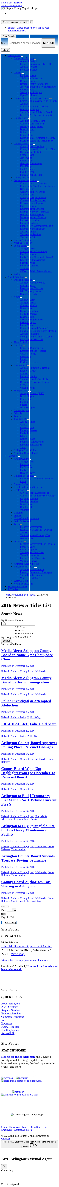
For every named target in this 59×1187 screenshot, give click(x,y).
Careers (17, 72)
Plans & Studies (22, 342)
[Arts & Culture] (30, 636)
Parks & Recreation (29, 220)
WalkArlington (27, 407)
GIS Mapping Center (30, 291)
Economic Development (32, 203)
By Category (8, 637)
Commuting (26, 399)
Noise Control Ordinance (26, 518)
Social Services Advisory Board (36, 112)
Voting (17, 274)
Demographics (27, 285)
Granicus (5, 1138)
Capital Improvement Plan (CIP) (36, 64)
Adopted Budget (28, 61)
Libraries (24, 436)
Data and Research (23, 279)
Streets (23, 404)
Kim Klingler (26, 166)
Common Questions (12, 1016)
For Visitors (26, 467)
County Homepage (10, 1127)
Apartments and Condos (32, 569)
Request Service (10, 1010)
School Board (27, 155)
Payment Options (28, 549)
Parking (24, 402)
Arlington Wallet (28, 66)
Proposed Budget (28, 69)
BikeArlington (27, 396)
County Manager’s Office (33, 197)
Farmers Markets (28, 430)
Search (4, 43)
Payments (18, 541)
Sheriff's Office (27, 262)
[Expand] (22, 56)
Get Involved (26, 132)
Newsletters (26, 308)
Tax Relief (25, 532)
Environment (20, 365)
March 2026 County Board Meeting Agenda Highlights (38, 332)
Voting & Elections (23, 583)
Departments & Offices (25, 180)
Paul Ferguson (27, 172)
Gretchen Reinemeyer (31, 163)
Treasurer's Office (29, 237)
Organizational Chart (30, 152)
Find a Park (26, 433)
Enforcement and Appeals (33, 350)
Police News (26, 325)
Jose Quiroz (26, 157)
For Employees (10, 1030)
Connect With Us (28, 305)
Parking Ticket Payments (32, 558)
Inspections (25, 356)
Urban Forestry (27, 387)
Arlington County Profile (32, 282)
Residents (12, 456)
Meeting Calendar (23, 243)
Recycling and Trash (24, 566)
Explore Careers (28, 75)
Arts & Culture (27, 421)
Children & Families (24, 475)
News (17, 296)
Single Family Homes (31, 575)
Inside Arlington (28, 322)
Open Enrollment (28, 95)
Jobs (3, 1020)
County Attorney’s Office (32, 191)
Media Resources (28, 314)
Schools (18, 413)
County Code (27, 135)
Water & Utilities (22, 580)
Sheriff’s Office (28, 231)
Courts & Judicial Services (33, 200)
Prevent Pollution (28, 376)
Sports (23, 447)
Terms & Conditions (32, 1127)
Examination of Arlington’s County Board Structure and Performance (37, 139)
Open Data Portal (28, 294)
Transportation (21, 390)
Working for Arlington (31, 92)
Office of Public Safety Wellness (36, 271)
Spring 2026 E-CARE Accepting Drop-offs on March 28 (36, 338)
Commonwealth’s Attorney (33, 251)
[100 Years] (30, 627)
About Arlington (16, 277)
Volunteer (25, 268)
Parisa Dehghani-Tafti (31, 174)
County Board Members (32, 123)
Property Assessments (31, 527)
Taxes (17, 524)
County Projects (22, 177)
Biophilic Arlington (29, 109)
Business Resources (17, 586)
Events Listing (27, 316)
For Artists (25, 464)
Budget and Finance (24, 58)
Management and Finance (33, 217)
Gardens (24, 373)
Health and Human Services (28, 487)
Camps (23, 424)
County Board (21, 118)
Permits (24, 359)
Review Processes (29, 362)
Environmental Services (32, 208)
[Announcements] (30, 633)
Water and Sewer (28, 561)
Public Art (25, 470)
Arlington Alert (27, 248)
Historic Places (27, 473)
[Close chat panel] (4, 1166)
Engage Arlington (22, 240)
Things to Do (20, 419)
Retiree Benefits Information (34, 84)
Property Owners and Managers (36, 572)
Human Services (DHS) (32, 214)
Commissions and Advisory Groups (31, 98)
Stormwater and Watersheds (34, 379)
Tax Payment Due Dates (32, 552)
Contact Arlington (23, 1129)
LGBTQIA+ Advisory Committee (37, 115)
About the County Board (32, 120)
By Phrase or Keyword (12, 620)
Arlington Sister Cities (25, 450)
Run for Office (27, 507)
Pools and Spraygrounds (32, 441)
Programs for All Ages (31, 444)
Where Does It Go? (29, 578)
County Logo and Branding (34, 328)
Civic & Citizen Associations (34, 492)
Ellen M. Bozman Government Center (26, 946)
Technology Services (30, 234)
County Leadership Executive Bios (37, 149)
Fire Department (28, 206)
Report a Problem (11, 1013)
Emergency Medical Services (34, 211)
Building (18, 345)
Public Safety (20, 245)
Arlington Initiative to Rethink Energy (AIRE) (35, 369)
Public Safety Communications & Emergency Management (36, 227)
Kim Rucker (26, 160)
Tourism (18, 416)
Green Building (28, 353)
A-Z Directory (9, 1006)
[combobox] (17, 22)
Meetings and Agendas (31, 126)
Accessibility (8, 1033)
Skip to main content (11, 5)
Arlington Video (28, 302)
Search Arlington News (31, 319)
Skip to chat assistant (11, 2)
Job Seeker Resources (31, 78)
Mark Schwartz (27, 169)
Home (7, 594)
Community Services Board (34, 106)
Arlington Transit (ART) (32, 393)
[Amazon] (30, 630)
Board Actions (27, 129)
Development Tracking (31, 288)
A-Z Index (13, 589)
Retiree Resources (29, 81)
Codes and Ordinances (31, 348)
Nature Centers (27, 438)
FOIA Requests (10, 1026)
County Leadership (23, 143)
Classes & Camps (22, 484)
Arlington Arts (27, 461)
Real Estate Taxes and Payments (36, 529)
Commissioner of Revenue (33, 183)
